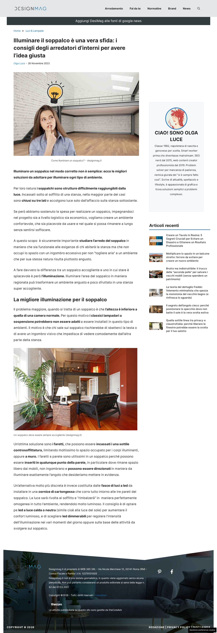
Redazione (157, 627)
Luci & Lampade (35, 30)
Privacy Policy (179, 627)
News (187, 8)
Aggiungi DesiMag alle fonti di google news (108, 21)
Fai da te (135, 8)
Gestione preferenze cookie (202, 630)
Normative (154, 8)
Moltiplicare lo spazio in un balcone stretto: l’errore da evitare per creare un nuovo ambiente (187, 257)
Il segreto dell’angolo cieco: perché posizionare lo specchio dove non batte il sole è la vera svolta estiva (187, 309)
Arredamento (114, 8)
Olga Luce (19, 63)
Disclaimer (201, 627)
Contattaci (101, 595)
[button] (198, 8)
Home (17, 30)
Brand (172, 8)
